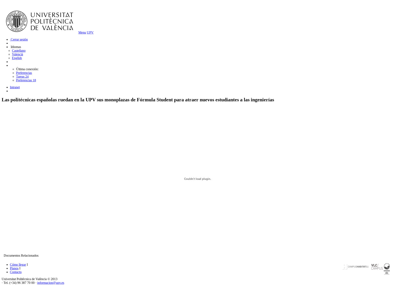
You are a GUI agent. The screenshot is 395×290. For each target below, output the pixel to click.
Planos (14, 268)
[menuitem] (201, 87)
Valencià (17, 54)
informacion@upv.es (50, 282)
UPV (90, 32)
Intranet (15, 87)
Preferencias (24, 73)
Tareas (22, 76)
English (17, 58)
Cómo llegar (18, 264)
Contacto (16, 272)
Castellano (19, 50)
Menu (82, 32)
